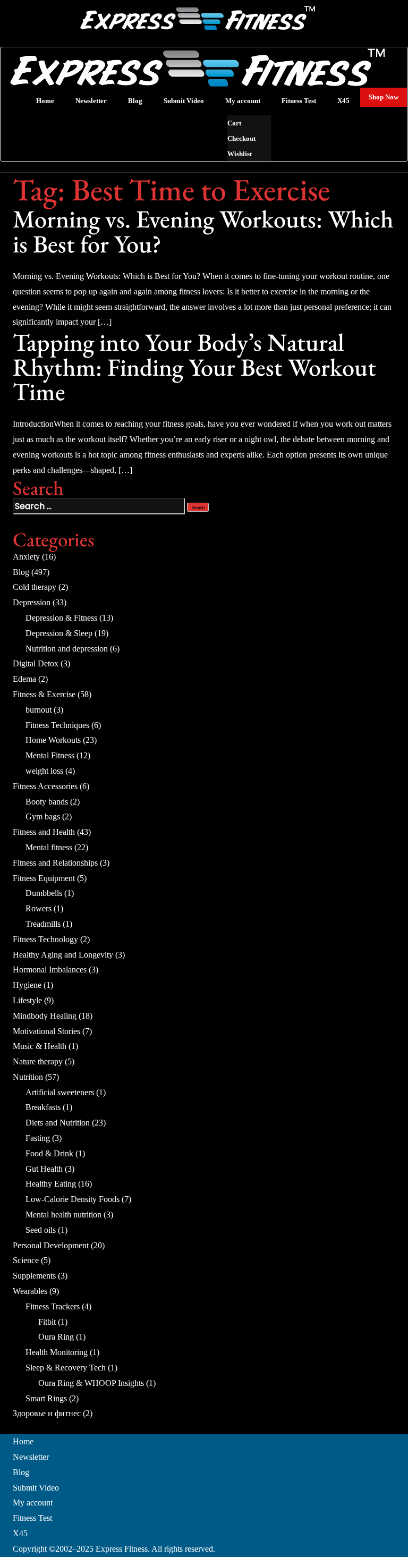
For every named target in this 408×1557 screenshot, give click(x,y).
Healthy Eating (51, 1183)
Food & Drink (49, 1153)
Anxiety (26, 556)
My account (33, 1502)
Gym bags (43, 816)
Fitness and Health (44, 831)
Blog (21, 572)
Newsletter (31, 1456)
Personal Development (51, 1245)
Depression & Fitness (61, 617)
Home (23, 1441)
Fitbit (47, 1321)
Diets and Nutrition (58, 1122)
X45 (20, 1533)
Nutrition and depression (67, 648)
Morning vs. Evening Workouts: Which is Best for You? (203, 230)
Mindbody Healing (44, 1015)
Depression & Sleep (59, 633)
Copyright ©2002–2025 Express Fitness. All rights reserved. (114, 1548)
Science (26, 1260)
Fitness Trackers (53, 1306)
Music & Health (39, 1046)
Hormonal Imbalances (50, 969)
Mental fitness (49, 847)
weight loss (44, 770)
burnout (39, 709)
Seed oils (41, 1229)
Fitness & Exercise (44, 694)
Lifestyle (27, 1000)
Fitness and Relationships (55, 862)
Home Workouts (53, 739)
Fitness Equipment (44, 878)
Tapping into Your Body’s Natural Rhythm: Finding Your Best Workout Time (194, 367)
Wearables (30, 1291)
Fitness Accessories (45, 786)
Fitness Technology (45, 939)
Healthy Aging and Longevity (63, 954)
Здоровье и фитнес (47, 1413)
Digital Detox (35, 663)
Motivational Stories (46, 1031)
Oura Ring (56, 1336)
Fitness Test (32, 1517)
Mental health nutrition (63, 1214)
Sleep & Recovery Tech (66, 1367)
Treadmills (43, 923)
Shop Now (383, 97)
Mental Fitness (50, 755)
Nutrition (28, 1076)
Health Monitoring (57, 1352)
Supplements (34, 1275)
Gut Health (44, 1168)
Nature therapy (38, 1061)
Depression (31, 602)
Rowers (39, 908)
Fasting (38, 1138)
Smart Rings (46, 1398)
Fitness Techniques (57, 725)
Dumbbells (44, 893)
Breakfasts (43, 1107)
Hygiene (27, 984)
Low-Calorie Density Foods (73, 1199)
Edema (24, 678)
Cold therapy (34, 586)
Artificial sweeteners (60, 1092)
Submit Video (36, 1487)
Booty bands (47, 801)
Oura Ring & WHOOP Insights (91, 1382)
